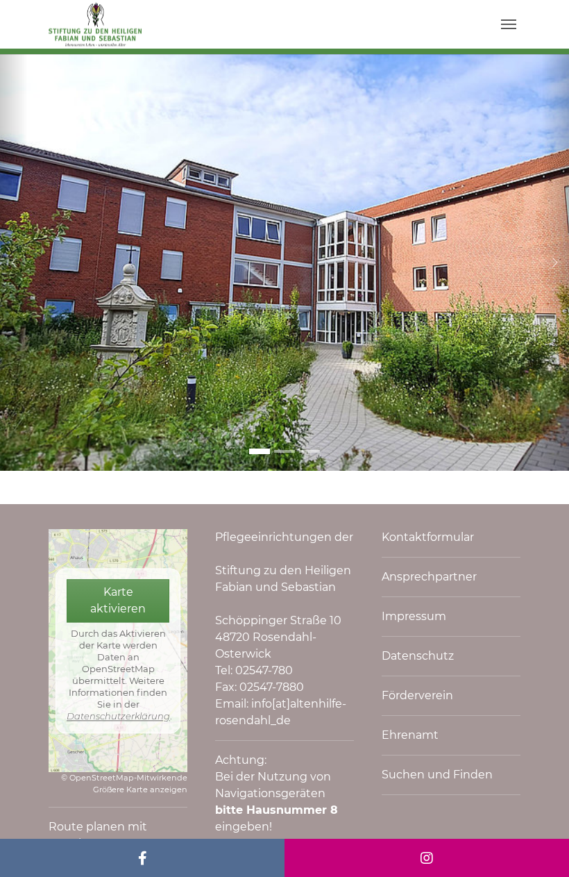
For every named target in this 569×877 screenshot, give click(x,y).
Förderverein (417, 695)
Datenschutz (418, 655)
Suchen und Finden (437, 774)
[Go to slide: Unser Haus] (259, 451)
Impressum (414, 616)
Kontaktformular (428, 537)
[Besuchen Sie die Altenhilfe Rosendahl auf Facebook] (142, 858)
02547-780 (264, 670)
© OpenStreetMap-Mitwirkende (124, 778)
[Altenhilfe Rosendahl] (95, 23)
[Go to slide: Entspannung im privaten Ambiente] (309, 451)
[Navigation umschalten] (508, 24)
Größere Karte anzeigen (140, 789)
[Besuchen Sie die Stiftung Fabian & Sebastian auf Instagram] (426, 858)
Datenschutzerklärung (118, 715)
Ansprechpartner (429, 576)
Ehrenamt (410, 735)
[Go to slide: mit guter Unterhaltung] (284, 451)
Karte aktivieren (118, 601)
